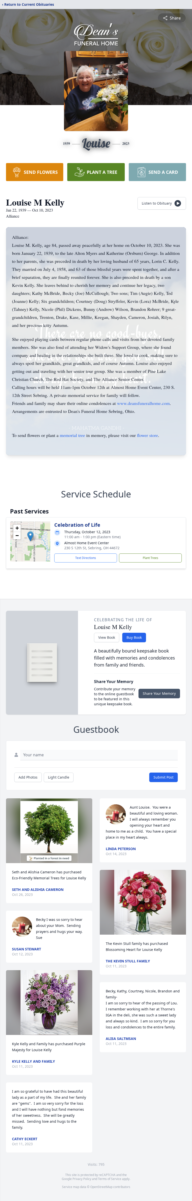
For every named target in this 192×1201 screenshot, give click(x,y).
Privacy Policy (81, 1179)
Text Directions (85, 558)
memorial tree (72, 435)
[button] (30, 536)
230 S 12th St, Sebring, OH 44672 (92, 547)
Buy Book (134, 637)
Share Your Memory (159, 693)
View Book (106, 637)
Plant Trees (150, 558)
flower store (147, 435)
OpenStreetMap (101, 1187)
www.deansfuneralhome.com (143, 403)
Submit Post (164, 777)
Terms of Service (109, 1179)
